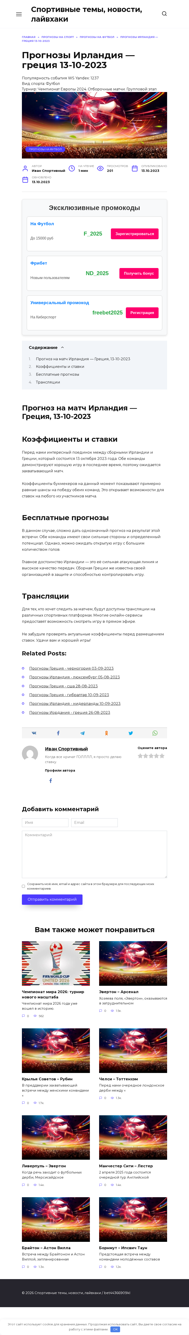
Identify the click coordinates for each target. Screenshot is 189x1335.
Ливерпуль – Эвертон (44, 1166)
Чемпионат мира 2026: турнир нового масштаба (53, 994)
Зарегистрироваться (134, 234)
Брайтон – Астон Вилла (46, 1248)
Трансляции (48, 382)
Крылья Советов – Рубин (47, 1079)
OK (115, 1329)
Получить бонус (139, 273)
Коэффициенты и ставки (60, 366)
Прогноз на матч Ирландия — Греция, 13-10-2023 (83, 359)
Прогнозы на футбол (45, 149)
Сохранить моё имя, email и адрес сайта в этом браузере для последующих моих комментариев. (90, 886)
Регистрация (142, 313)
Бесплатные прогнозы (57, 374)
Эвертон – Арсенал (119, 992)
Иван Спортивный (66, 749)
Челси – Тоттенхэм (118, 1079)
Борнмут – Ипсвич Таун (123, 1248)
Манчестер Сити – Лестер (126, 1166)
